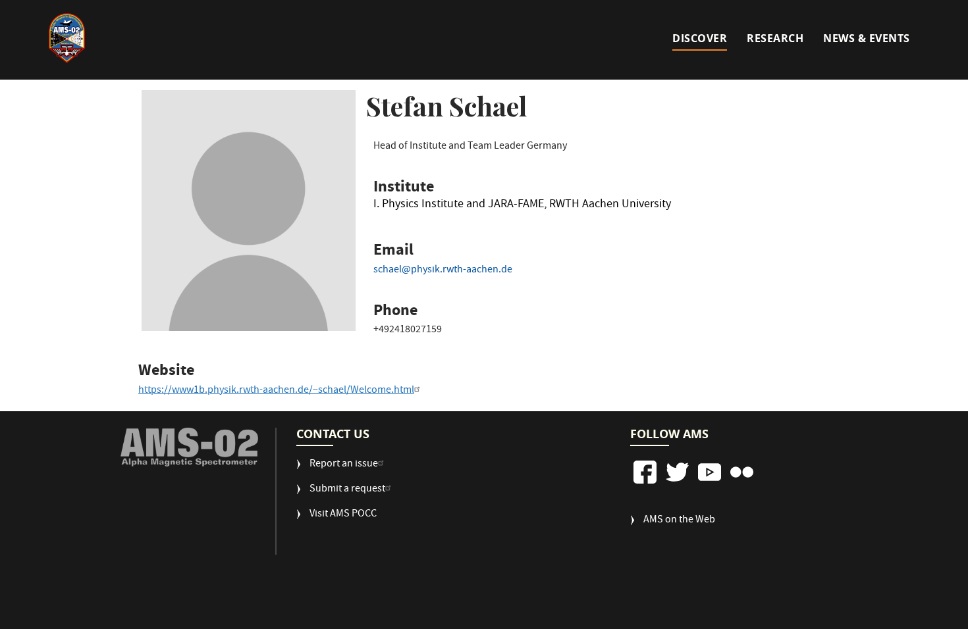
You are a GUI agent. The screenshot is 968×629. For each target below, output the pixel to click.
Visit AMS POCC (343, 514)
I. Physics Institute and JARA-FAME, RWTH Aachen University (522, 206)
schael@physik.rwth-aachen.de (442, 270)
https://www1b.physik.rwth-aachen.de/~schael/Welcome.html (276, 391)
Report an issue (343, 464)
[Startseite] (67, 38)
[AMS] (189, 447)
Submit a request (347, 489)
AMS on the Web (679, 520)
